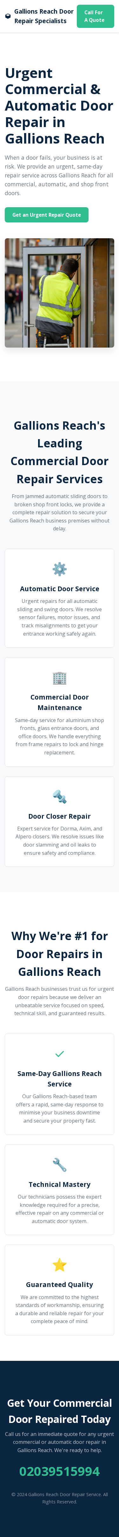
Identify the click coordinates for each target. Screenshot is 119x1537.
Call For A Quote (94, 16)
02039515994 (59, 1471)
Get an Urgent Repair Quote (46, 215)
